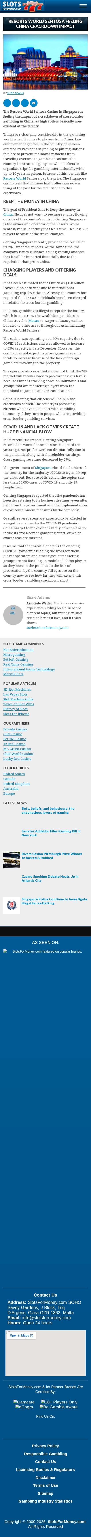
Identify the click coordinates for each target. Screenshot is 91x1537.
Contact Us (45, 1461)
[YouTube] (39, 1428)
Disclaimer (46, 1477)
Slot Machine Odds (18, 699)
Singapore (43, 468)
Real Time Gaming (18, 664)
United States (14, 774)
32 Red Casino (14, 744)
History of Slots (15, 709)
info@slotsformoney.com (46, 1317)
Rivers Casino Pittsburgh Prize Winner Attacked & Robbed (52, 856)
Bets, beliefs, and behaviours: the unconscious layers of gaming (48, 810)
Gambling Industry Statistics (45, 1501)
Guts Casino (12, 734)
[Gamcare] (24, 1402)
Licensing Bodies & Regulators (45, 1469)
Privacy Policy (45, 1446)
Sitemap (45, 1493)
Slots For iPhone (16, 714)
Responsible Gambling (45, 1454)
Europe (9, 793)
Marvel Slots (13, 674)
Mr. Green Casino (17, 749)
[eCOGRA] (24, 1407)
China (8, 214)
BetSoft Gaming (15, 660)
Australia (11, 789)
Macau (33, 321)
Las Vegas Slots (15, 694)
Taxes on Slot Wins (18, 704)
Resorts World (14, 178)
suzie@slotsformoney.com (48, 628)
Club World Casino (18, 754)
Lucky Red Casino (17, 759)
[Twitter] (54, 1428)
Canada (9, 779)
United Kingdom (16, 784)
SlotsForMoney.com (66, 1521)
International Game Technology (29, 669)
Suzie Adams (15, 93)
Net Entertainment (18, 650)
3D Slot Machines (17, 690)
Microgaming (14, 655)
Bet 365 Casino (14, 739)
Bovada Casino (15, 729)
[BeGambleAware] (59, 1407)
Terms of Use (45, 1485)
